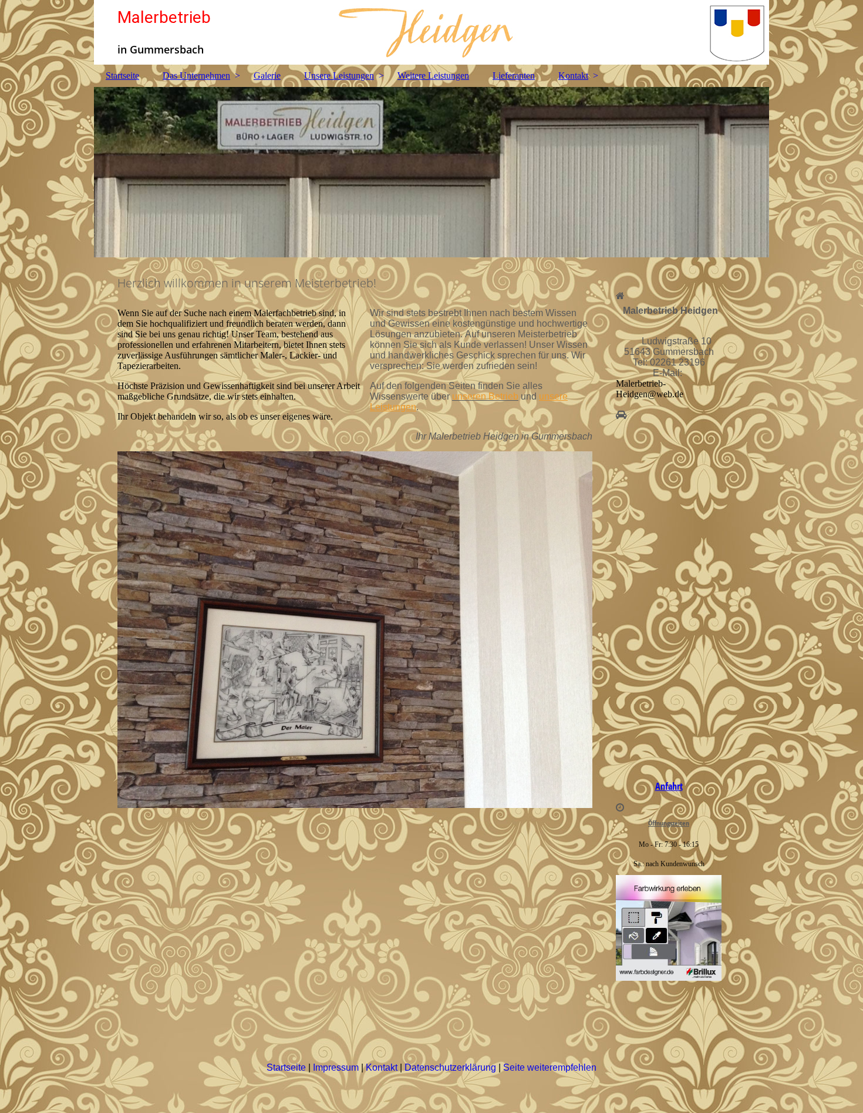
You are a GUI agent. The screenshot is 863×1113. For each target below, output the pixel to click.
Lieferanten (514, 76)
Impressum (337, 1067)
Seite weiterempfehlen (549, 1067)
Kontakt (573, 76)
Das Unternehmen (196, 76)
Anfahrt (669, 786)
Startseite (122, 76)
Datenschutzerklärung (451, 1067)
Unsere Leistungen (339, 76)
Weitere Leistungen (433, 76)
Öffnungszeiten (668, 823)
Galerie (267, 76)
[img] (431, 32)
